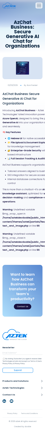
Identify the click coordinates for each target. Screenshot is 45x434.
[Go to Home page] (9, 5)
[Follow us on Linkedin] (4, 401)
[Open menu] (39, 5)
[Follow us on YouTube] (11, 401)
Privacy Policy (12, 413)
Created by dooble (22, 426)
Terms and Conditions (29, 413)
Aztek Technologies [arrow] (13, 387)
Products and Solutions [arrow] (15, 381)
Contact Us (22, 306)
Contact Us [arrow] (8, 394)
